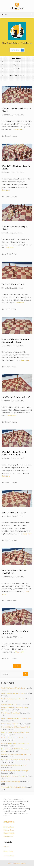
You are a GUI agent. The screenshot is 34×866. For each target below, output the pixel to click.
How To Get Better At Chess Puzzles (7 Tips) (14, 571)
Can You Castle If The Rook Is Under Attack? (15, 743)
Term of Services (8, 856)
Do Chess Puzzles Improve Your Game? (13, 738)
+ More (17, 666)
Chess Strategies (11, 136)
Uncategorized (8, 836)
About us (6, 847)
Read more (19, 129)
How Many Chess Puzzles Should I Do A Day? (15, 760)
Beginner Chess (8, 830)
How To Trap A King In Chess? (16, 397)
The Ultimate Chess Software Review (13, 787)
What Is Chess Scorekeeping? (10, 782)
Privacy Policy (8, 851)
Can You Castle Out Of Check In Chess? (13, 765)
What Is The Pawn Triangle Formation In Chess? (14, 453)
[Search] (25, 674)
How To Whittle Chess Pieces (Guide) (13, 776)
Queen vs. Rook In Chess (13, 284)
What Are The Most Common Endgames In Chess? (15, 340)
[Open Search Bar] (31, 14)
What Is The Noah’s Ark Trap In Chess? (16, 109)
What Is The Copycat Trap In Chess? (15, 227)
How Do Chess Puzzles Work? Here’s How (15, 632)
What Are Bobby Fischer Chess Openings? (14, 771)
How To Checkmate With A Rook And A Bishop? (16, 754)
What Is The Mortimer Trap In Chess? (16, 167)
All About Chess (10, 254)
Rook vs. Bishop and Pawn (14, 512)
